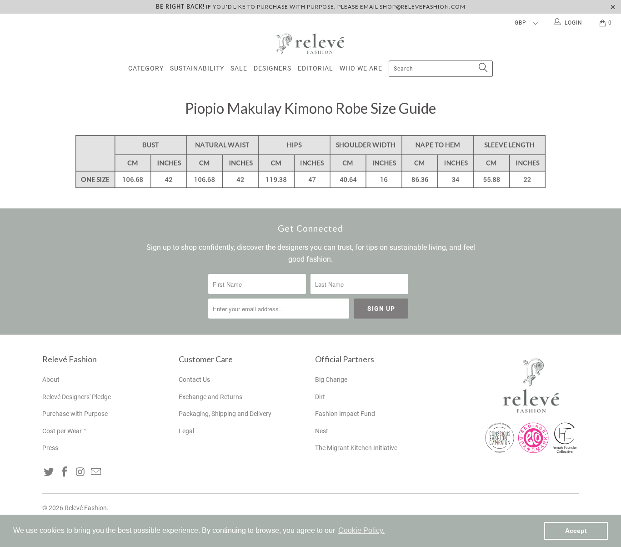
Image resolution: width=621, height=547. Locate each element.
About (51, 379)
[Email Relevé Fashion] (96, 472)
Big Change (331, 379)
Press (50, 447)
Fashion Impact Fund (345, 413)
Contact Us (194, 379)
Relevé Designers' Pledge (76, 396)
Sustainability (197, 68)
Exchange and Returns (210, 396)
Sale (238, 68)
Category (146, 68)
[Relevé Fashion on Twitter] (49, 472)
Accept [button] (576, 530)
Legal (186, 431)
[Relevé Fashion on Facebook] (65, 472)
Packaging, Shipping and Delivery (225, 413)
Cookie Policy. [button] (361, 530)
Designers (272, 68)
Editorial (315, 68)
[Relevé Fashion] (310, 43)
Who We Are (361, 68)
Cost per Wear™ (64, 431)
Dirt (320, 396)
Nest (321, 431)
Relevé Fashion (86, 508)
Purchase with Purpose (75, 413)
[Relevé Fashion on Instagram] (80, 472)
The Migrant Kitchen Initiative (356, 447)
